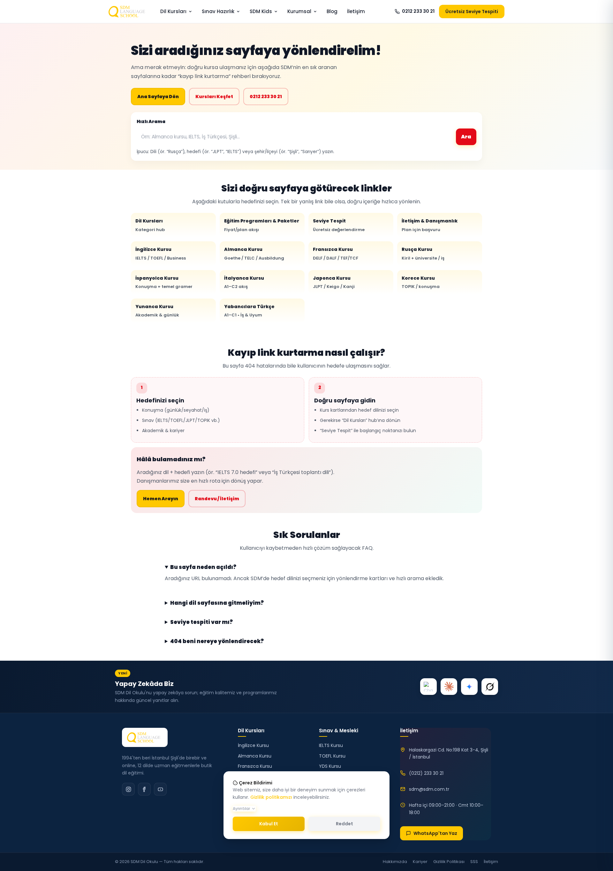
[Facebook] (144, 789)
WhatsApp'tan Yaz (435, 833)
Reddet (344, 823)
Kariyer (420, 862)
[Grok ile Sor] (489, 686)
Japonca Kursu (334, 282)
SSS (474, 862)
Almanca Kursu (254, 253)
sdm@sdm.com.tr (429, 789)
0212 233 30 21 (418, 11)
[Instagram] (128, 789)
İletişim (356, 11)
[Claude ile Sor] (449, 686)
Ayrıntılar (241, 808)
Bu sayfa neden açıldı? (203, 567)
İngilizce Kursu (160, 253)
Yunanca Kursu (157, 310)
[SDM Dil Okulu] (145, 737)
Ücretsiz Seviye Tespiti (471, 11)
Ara (466, 136)
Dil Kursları (173, 11)
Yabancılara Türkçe (249, 310)
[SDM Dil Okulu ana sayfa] (128, 11)
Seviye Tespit (339, 225)
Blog (332, 11)
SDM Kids (261, 11)
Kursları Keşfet (214, 96)
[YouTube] (160, 789)
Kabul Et (268, 823)
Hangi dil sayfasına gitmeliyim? (217, 603)
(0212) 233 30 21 (426, 773)
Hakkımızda (395, 862)
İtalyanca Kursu (244, 282)
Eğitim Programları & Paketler (261, 225)
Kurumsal (299, 11)
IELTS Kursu (331, 745)
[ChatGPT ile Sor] (428, 686)
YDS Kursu (330, 766)
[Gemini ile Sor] (469, 686)
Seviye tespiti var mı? (201, 622)
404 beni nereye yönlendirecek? (217, 641)
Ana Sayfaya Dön (158, 96)
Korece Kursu (421, 282)
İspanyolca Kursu (164, 282)
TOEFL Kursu (332, 756)
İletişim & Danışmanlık (430, 225)
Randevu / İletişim (217, 498)
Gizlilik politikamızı (271, 797)
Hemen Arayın (160, 498)
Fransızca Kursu (335, 253)
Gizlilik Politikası (449, 862)
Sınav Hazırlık (218, 11)
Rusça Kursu (423, 253)
